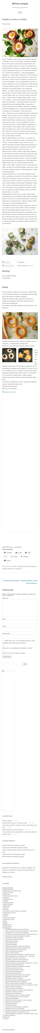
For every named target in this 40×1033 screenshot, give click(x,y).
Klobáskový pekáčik (11, 1003)
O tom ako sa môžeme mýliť (14, 971)
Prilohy (6, 916)
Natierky (6, 909)
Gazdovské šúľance (11, 942)
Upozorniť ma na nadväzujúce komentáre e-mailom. (17, 648)
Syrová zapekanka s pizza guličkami (16, 981)
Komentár (5, 598)
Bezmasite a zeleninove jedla (12, 890)
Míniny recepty (20, 3)
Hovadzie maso (8, 899)
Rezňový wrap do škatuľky (13, 1001)
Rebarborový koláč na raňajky (14, 937)
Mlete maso (7, 906)
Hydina (6, 900)
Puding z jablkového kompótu (14, 951)
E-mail (4, 626)
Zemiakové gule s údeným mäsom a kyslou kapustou (21, 1010)
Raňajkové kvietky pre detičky (14, 991)
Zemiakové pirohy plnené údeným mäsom (18, 935)
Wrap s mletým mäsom (12, 952)
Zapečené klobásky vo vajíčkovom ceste (17, 1011)
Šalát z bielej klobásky (12, 998)
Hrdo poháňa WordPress (8, 1029)
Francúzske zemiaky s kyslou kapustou (17, 996)
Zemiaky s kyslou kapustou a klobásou (17, 1006)
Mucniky (6, 907)
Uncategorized (32, 566)
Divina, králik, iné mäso (10, 895)
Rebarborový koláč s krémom (14, 978)
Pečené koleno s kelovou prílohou (15, 957)
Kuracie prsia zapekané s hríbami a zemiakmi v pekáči (22, 984)
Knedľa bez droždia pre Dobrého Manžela (18, 966)
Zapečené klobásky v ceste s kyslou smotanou (19, 989)
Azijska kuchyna (8, 889)
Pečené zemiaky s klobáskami (14, 988)
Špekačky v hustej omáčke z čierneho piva (18, 947)
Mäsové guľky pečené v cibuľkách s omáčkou (19, 983)
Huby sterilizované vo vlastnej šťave (16, 949)
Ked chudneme (8, 904)
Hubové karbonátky (11, 944)
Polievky (6, 914)
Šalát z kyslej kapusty (12, 941)
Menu (20, 12)
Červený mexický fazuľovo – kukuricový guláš (14, 822)
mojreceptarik (5, 847)
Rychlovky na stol (23, 566)
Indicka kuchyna (8, 902)
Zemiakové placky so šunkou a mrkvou (12, 829)
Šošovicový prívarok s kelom (14, 968)
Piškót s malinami (7, 820)
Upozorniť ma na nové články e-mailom (13, 653)
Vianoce (6, 1018)
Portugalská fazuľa (11, 1005)
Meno (4, 619)
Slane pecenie (8, 926)
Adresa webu (6, 633)
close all (10, 887)
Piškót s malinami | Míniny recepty (11, 849)
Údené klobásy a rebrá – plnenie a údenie (18, 995)
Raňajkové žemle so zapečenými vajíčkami (18, 979)
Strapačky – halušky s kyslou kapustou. (17, 959)
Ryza (5, 921)
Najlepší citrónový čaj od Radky (15, 1008)
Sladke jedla (7, 924)
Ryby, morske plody (9, 917)
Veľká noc (7, 1016)
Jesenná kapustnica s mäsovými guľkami (18, 946)
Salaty (6, 922)
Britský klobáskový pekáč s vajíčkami (16, 961)
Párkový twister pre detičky (13, 986)
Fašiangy (6, 897)
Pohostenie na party (10, 912)
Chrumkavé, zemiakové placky (15, 939)
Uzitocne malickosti (7, 568)
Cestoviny (7, 894)
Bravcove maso (8, 892)
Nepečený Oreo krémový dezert (15, 969)
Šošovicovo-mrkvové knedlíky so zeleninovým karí (20, 954)
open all (4, 887)
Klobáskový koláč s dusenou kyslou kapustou (19, 1000)
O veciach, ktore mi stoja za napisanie (15, 911)
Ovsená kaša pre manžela (13, 973)
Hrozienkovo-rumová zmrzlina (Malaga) (17, 932)
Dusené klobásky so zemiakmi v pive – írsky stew (20, 956)
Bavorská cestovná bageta (11, 580)
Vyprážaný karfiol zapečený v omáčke (17, 976)
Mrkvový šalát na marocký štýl (14, 964)
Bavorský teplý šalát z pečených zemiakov (18, 974)
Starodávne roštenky (19, 845)
